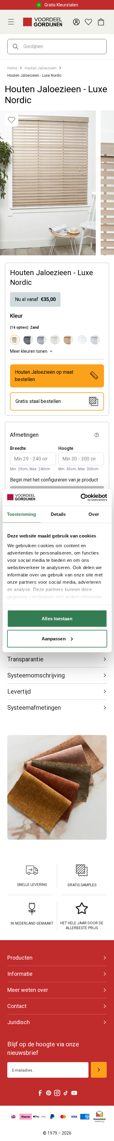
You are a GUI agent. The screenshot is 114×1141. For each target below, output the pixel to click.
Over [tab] (93, 514)
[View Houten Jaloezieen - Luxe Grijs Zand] (55, 340)
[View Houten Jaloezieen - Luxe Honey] (68, 340)
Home (12, 68)
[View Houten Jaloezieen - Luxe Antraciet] (28, 340)
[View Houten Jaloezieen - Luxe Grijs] (42, 340)
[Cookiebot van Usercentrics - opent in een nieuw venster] (81, 497)
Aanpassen (54, 638)
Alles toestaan (57, 618)
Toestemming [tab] (21, 514)
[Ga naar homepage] (42, 22)
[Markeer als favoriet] (11, 120)
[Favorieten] (88, 22)
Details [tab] (58, 514)
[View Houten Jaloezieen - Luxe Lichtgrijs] (95, 340)
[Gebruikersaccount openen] (76, 22)
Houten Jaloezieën (41, 68)
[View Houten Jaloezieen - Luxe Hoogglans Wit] (82, 340)
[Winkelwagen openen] (100, 22)
